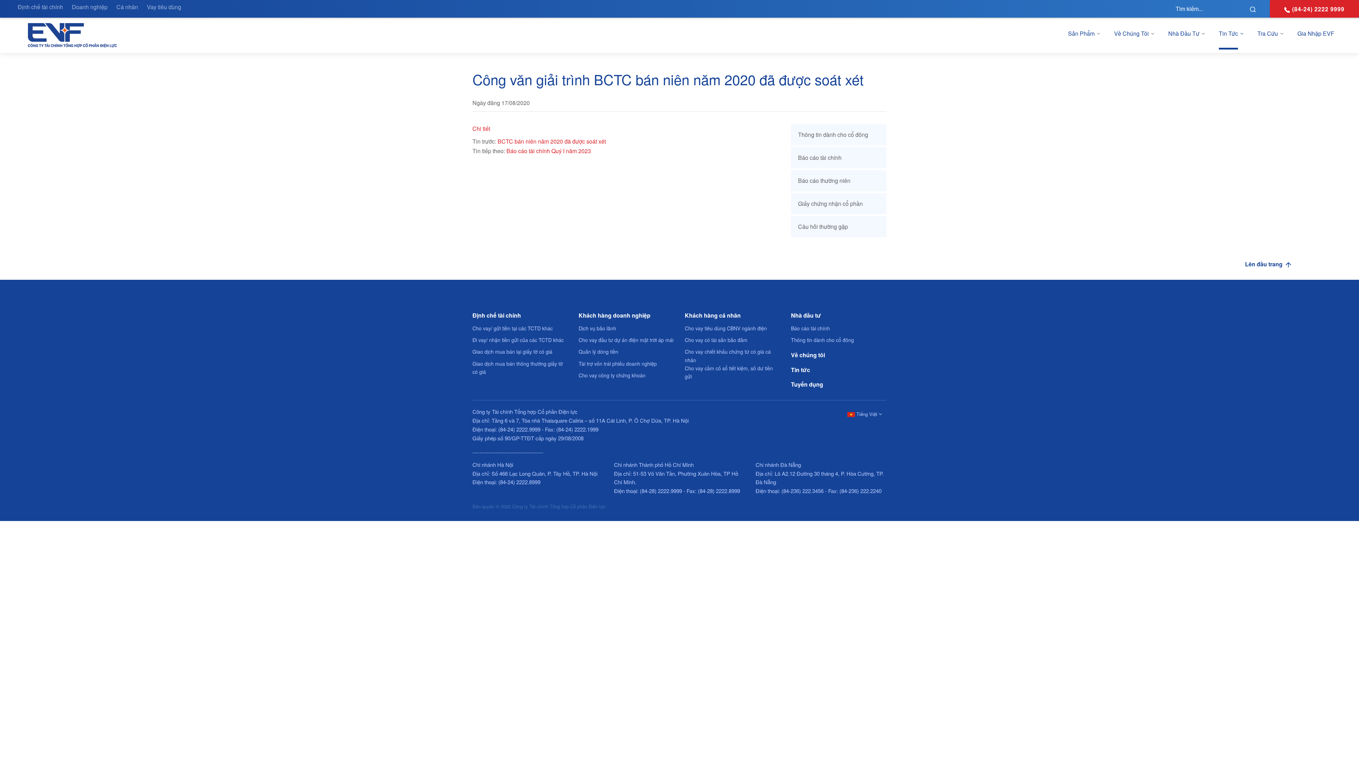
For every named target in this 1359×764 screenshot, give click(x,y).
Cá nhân (127, 7)
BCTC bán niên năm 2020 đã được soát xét (552, 141)
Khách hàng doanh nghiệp (614, 315)
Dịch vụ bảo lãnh (597, 328)
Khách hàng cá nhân (713, 315)
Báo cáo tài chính (820, 158)
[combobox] (864, 413)
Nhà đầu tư (1183, 33)
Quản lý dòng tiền (598, 351)
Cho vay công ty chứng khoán (612, 375)
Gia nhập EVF (1315, 33)
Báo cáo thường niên (824, 180)
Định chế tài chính (40, 7)
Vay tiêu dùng (164, 7)
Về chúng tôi (1131, 33)
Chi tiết (481, 129)
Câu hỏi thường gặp (823, 226)
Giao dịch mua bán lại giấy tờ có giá (512, 351)
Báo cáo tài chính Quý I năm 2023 (548, 151)
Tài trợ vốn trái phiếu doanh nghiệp (618, 363)
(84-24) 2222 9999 (1318, 9)
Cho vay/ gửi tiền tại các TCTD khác (512, 328)
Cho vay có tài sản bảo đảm (716, 339)
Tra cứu (1267, 33)
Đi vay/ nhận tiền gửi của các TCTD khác (518, 339)
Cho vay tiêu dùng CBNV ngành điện (726, 328)
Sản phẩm (1081, 33)
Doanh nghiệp (90, 7)
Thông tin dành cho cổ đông (833, 135)
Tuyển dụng (807, 384)
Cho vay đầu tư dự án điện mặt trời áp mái (626, 339)
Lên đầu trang (1264, 264)
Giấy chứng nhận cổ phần (830, 203)
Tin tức (1228, 33)
